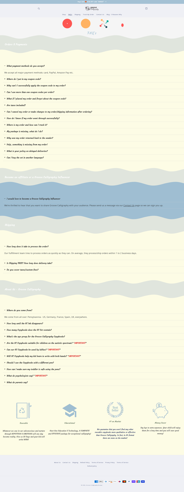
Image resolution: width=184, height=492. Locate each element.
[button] (39, 8)
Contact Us (66, 462)
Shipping (75, 462)
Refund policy (92, 466)
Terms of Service (97, 462)
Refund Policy (85, 462)
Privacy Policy (110, 462)
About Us (57, 462)
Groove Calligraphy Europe (94, 485)
